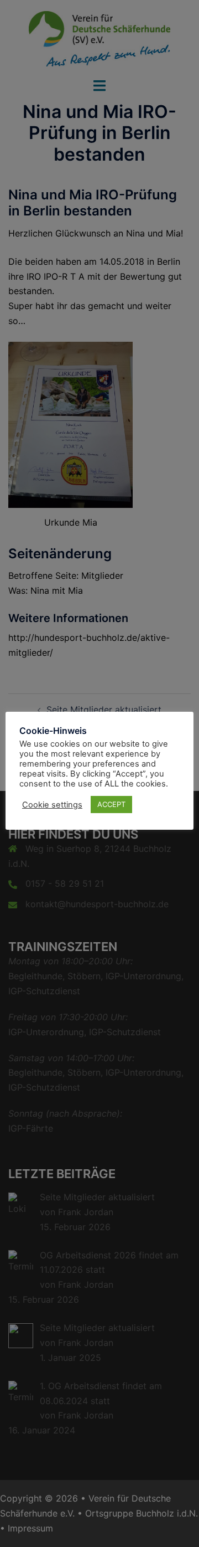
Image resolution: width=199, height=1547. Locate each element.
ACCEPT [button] (111, 804)
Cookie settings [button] (52, 805)
